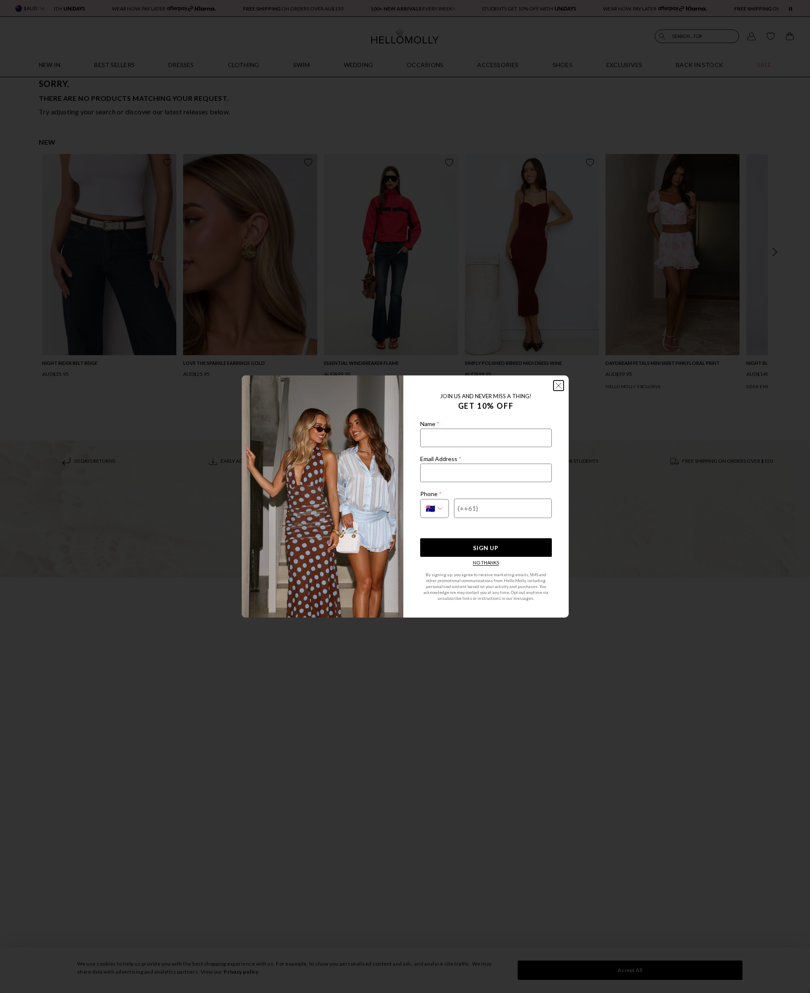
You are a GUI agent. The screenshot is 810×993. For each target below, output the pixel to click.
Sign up (485, 547)
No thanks (486, 562)
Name (429, 423)
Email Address (440, 458)
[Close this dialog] (559, 385)
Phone (430, 493)
